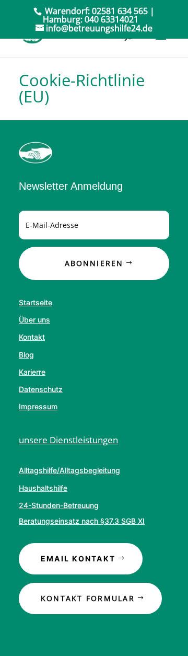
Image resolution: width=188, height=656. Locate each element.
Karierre (32, 371)
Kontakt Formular (88, 598)
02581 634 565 (120, 11)
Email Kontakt (78, 558)
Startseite (35, 302)
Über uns (34, 319)
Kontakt (32, 336)
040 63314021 (111, 19)
